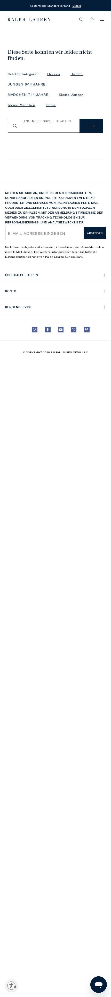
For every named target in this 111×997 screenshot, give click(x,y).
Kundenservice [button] (18, 306)
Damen (76, 73)
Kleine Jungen (71, 94)
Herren (53, 73)
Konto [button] (10, 290)
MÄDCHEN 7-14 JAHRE (28, 94)
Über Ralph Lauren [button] (21, 274)
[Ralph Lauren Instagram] (34, 329)
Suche (91, 126)
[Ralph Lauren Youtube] (61, 329)
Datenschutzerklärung (21, 256)
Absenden (95, 233)
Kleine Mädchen (21, 104)
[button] (81, 19)
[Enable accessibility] (11, 985)
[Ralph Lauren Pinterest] (87, 329)
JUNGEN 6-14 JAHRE (27, 84)
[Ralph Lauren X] (73, 329)
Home (51, 104)
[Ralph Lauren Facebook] (48, 329)
